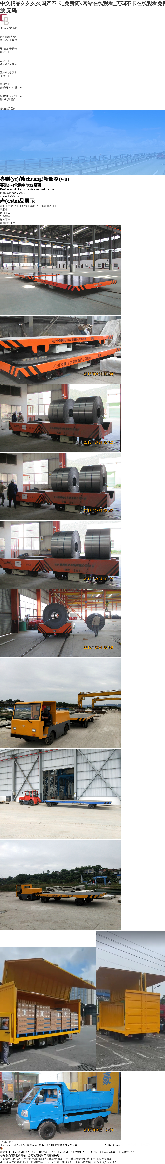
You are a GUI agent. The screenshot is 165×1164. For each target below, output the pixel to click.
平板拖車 (24, 206)
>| (12, 1141)
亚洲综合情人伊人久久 (104, 1162)
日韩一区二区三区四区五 (58, 1162)
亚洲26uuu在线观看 (11, 1162)
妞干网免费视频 (82, 1162)
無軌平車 (35, 206)
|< (1, 1141)
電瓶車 (4, 206)
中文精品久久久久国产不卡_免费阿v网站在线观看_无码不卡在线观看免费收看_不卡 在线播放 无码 (56, 1158)
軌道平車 (13, 206)
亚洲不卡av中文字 (33, 1162)
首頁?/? (4, 192)
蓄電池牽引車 (49, 206)
